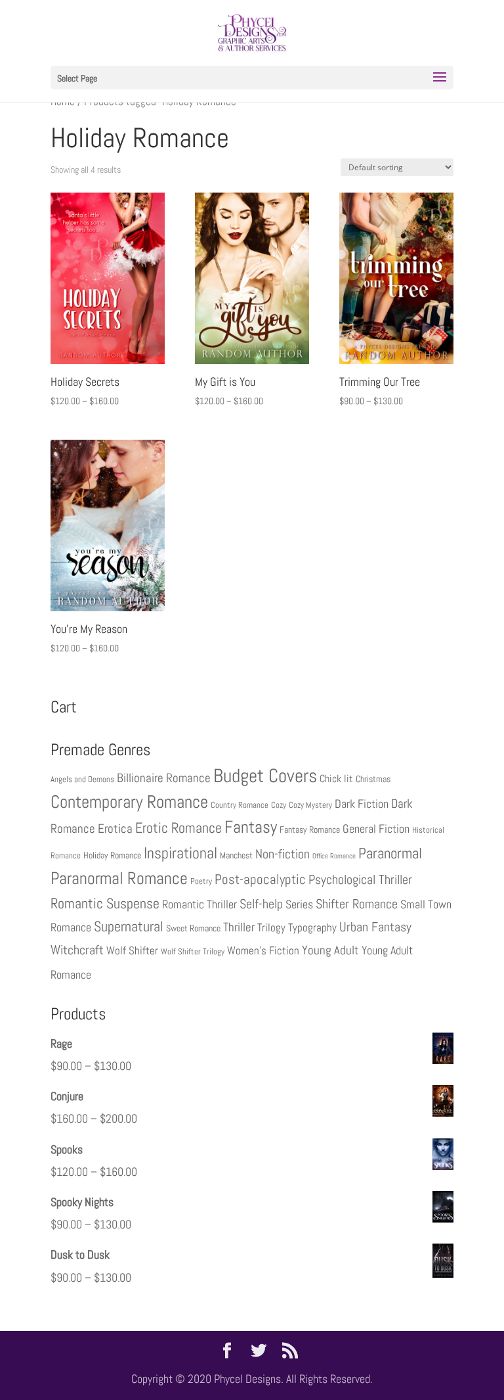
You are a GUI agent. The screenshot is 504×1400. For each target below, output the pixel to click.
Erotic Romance (178, 827)
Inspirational (180, 853)
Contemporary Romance (129, 801)
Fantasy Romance (310, 829)
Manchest (236, 855)
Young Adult (330, 950)
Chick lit (336, 778)
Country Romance (239, 805)
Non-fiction (282, 853)
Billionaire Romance (164, 778)
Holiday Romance (112, 855)
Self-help (261, 904)
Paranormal (390, 853)
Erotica (115, 829)
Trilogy (271, 927)
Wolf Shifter (132, 950)
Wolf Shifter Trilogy (192, 951)
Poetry (201, 881)
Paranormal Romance (119, 878)
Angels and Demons (82, 779)
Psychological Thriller (360, 880)
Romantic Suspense (105, 903)
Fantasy (250, 827)
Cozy (278, 805)
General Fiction (376, 828)
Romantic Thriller (199, 904)
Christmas (373, 779)
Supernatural (128, 926)
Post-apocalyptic (260, 879)
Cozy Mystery (310, 805)
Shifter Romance (357, 903)
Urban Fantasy (375, 926)
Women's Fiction (263, 950)
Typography (312, 927)
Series (299, 904)
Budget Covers (265, 775)
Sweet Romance (193, 928)
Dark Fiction (361, 803)
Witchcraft (77, 950)
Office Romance (334, 856)
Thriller (239, 927)
